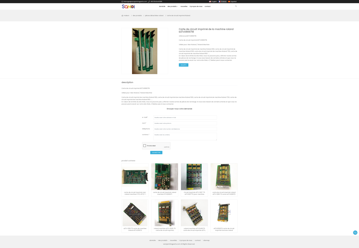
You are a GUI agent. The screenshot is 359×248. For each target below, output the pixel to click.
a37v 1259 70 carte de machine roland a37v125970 (135, 229)
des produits (172, 6)
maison (126, 15)
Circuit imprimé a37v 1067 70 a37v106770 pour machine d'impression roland (194, 193)
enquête (183, 65)
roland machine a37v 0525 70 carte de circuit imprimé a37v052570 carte (165, 229)
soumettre (156, 152)
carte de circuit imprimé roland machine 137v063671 (164, 193)
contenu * (145, 135)
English (214, 1)
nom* (144, 123)
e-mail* (145, 117)
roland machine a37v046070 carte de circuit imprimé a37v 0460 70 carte (194, 229)
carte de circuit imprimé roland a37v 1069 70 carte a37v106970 (224, 193)
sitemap (206, 240)
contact (208, 6)
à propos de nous (196, 6)
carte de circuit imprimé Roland (178, 15)
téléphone (146, 129)
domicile (162, 6)
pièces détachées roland (154, 15)
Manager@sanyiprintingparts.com (135, 1)
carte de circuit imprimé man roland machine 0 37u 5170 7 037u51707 (135, 193)
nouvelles (184, 6)
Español (234, 1)
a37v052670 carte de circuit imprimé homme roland (224, 229)
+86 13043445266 (156, 1)
